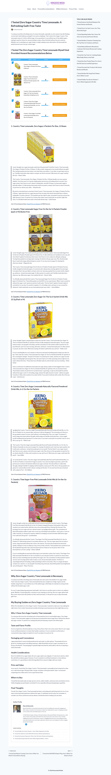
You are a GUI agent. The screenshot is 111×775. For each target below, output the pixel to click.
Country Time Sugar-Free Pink (25, 479)
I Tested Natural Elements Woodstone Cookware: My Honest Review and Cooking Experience (89, 49)
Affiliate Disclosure (61, 9)
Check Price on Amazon (60, 66)
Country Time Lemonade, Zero (25, 126)
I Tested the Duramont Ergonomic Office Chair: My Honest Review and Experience (33, 736)
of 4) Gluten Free (23, 212)
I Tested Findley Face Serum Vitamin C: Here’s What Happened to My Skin (31, 731)
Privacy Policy (73, 9)
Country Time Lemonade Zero (25, 297)
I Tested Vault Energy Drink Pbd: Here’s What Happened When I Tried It (31, 738)
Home (29, 9)
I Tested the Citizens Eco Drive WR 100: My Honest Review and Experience (32, 733)
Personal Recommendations (46, 9)
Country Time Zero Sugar (23, 386)
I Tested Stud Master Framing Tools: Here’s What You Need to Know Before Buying (24, 753)
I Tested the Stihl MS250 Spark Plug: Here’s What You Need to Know (57, 753)
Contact (81, 9)
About (34, 9)
